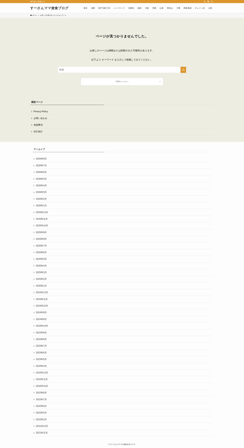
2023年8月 (41, 339)
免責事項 (38, 125)
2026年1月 (41, 205)
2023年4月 (41, 366)
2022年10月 (42, 386)
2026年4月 (41, 185)
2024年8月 (41, 319)
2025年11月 (42, 219)
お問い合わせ (40, 118)
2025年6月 (41, 252)
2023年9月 (41, 332)
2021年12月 (42, 426)
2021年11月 (42, 433)
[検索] (212, 1)
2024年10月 (42, 306)
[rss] (208, 1)
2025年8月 (41, 239)
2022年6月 (41, 406)
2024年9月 (41, 312)
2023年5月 (41, 359)
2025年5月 (41, 259)
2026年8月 (41, 159)
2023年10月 (42, 326)
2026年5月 (41, 179)
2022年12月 (42, 372)
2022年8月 (41, 392)
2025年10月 (42, 225)
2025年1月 (41, 286)
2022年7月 (41, 399)
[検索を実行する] (183, 70)
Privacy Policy (41, 111)
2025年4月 (41, 266)
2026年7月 (41, 165)
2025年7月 (41, 246)
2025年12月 (42, 212)
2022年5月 (41, 412)
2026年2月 (41, 199)
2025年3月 (41, 272)
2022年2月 (41, 419)
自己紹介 (38, 131)
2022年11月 (42, 379)
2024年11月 (42, 299)
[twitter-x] (204, 1)
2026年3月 (41, 192)
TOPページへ (122, 81)
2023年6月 (41, 352)
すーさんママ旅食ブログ (49, 8)
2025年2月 (41, 279)
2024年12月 (42, 292)
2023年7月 (41, 346)
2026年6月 (41, 172)
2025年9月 (41, 232)
